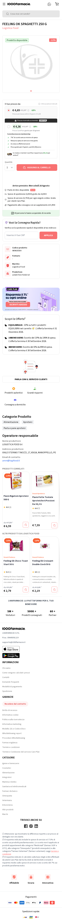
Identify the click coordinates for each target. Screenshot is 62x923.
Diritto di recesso (9, 710)
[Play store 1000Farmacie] (13, 655)
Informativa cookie (10, 714)
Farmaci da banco (9, 791)
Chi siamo (6, 668)
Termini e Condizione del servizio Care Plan (21, 751)
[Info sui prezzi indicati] (28, 110)
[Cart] (57, 4)
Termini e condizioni (11, 747)
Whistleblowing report (11, 733)
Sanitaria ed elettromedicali (14, 786)
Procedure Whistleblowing (13, 738)
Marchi (5, 814)
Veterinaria (7, 800)
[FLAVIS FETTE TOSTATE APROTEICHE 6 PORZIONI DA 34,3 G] (44, 481)
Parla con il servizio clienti (31, 379)
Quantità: (9, 162)
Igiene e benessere (10, 763)
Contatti (5, 677)
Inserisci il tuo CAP (15, 235)
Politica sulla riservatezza (13, 719)
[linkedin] (36, 826)
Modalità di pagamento (12, 686)
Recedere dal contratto (15, 704)
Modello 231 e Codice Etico (14, 728)
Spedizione (7, 691)
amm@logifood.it (11, 460)
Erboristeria (7, 805)
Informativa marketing (11, 724)
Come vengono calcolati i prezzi (16, 672)
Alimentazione (11, 422)
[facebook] (26, 826)
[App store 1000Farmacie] (13, 649)
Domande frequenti (10, 682)
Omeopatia (7, 795)
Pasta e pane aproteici (15, 428)
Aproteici (27, 422)
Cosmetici (6, 768)
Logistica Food (10, 28)
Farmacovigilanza (9, 742)
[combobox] (31, 13)
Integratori (7, 777)
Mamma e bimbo (9, 781)
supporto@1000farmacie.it (13, 642)
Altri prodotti (7, 809)
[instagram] (31, 826)
